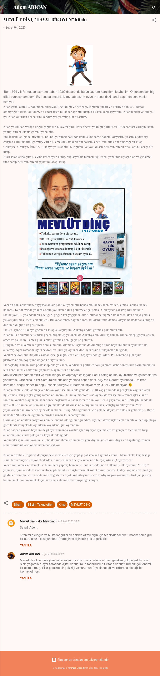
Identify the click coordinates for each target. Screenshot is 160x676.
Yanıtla (26, 545)
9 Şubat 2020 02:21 (53, 554)
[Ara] (154, 8)
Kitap (62, 504)
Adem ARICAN (30, 7)
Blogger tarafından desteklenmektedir (83, 660)
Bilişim (18, 504)
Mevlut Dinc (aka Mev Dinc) (38, 521)
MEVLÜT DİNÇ (80, 504)
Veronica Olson (75, 668)
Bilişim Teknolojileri (40, 504)
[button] (154, 21)
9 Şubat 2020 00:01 (69, 521)
